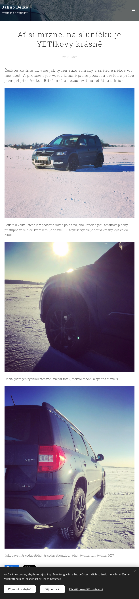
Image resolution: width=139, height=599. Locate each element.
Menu (133, 10)
